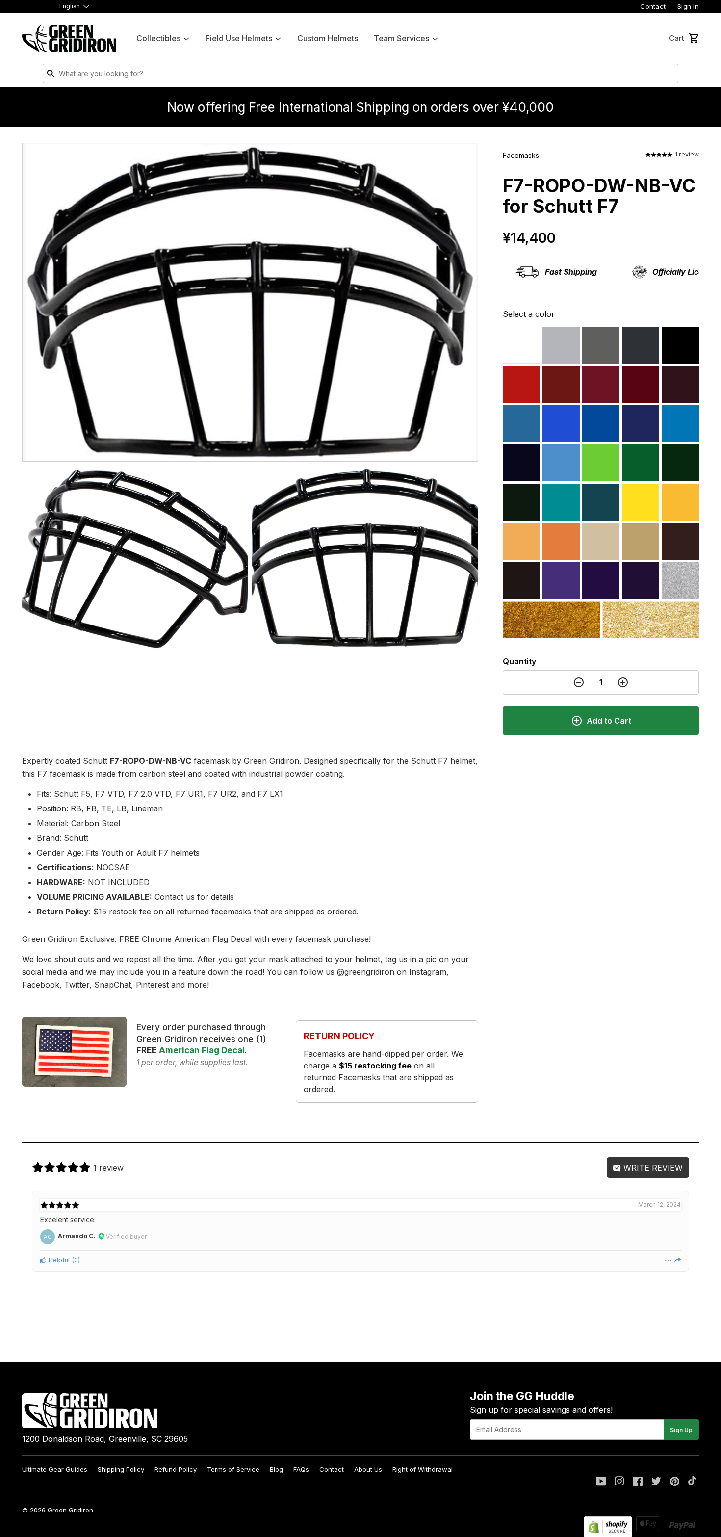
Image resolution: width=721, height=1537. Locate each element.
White (521, 345)
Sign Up (681, 1429)
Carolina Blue (561, 462)
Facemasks (521, 155)
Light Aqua (561, 502)
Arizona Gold (551, 619)
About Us (368, 1469)
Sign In (688, 6)
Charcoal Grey (640, 345)
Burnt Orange (561, 541)
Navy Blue (521, 462)
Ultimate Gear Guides (54, 1469)
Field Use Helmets (239, 38)
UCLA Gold (650, 619)
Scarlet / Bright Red (521, 384)
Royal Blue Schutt (600, 423)
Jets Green (680, 462)
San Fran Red (640, 384)
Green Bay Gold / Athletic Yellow (680, 502)
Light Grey (561, 345)
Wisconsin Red (561, 384)
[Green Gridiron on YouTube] (601, 1482)
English (69, 6)
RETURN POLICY (339, 1036)
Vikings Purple (600, 580)
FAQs (301, 1469)
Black (680, 345)
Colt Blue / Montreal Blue (640, 423)
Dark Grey (600, 345)
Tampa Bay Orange (521, 541)
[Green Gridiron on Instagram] (619, 1482)
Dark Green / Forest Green (521, 502)
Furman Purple (561, 580)
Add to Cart (609, 721)
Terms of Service (233, 1469)
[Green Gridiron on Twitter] (656, 1482)
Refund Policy (175, 1469)
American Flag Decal (202, 1050)
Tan (640, 541)
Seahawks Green (600, 462)
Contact (653, 6)
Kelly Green (640, 462)
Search (668, 75)
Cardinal (600, 384)
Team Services (401, 38)
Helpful (58, 1260)
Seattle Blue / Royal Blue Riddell (561, 423)
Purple (640, 580)
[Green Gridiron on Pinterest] (675, 1482)
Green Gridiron (70, 1510)
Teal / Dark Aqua (600, 502)
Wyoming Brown (680, 541)
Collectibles (158, 38)
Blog (276, 1469)
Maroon (680, 384)
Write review (652, 1167)
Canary (640, 502)
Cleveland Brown (521, 580)
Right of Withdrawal (422, 1469)
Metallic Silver (680, 580)
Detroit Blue (680, 423)
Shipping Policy (121, 1469)
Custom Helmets (327, 38)
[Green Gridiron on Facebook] (638, 1482)
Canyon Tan (600, 541)
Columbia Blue (521, 423)
